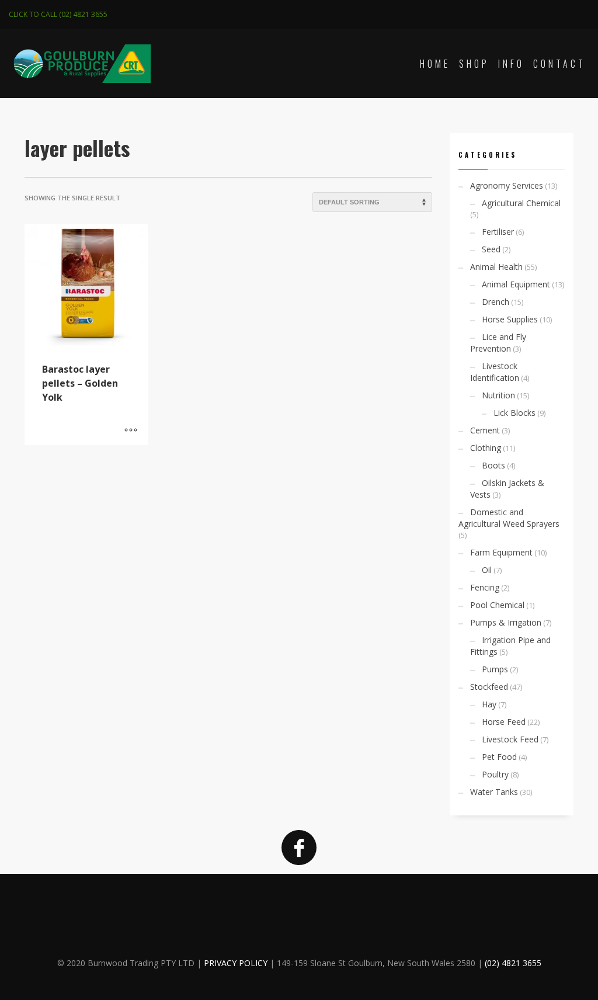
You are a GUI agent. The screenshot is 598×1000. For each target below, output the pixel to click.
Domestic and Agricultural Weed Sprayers (508, 517)
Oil (487, 569)
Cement (485, 430)
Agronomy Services (506, 185)
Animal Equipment (516, 284)
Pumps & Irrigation (505, 622)
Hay (489, 704)
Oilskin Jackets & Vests (507, 488)
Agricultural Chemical (521, 203)
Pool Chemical (497, 604)
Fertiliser (498, 231)
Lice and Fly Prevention (498, 342)
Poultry (495, 774)
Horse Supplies (510, 319)
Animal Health (496, 266)
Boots (493, 465)
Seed (491, 249)
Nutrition (498, 395)
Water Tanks (494, 791)
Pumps (495, 669)
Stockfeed (489, 686)
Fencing (484, 587)
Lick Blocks (514, 412)
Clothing (485, 447)
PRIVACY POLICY (235, 962)
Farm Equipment (501, 552)
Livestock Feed (510, 739)
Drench (495, 301)
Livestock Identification (494, 371)
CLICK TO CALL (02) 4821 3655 (58, 14)
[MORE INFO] (130, 430)
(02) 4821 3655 (513, 962)
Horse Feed (504, 721)
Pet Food (499, 756)
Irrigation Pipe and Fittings (510, 645)
